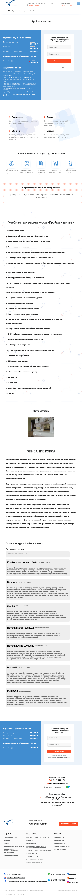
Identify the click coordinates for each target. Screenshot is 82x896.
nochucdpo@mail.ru (58, 783)
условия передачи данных (63, 67)
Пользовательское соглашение (67, 890)
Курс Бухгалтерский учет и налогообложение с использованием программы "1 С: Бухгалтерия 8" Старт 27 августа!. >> (19, 84)
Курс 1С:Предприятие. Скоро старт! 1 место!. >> (19, 92)
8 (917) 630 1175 (65, 3)
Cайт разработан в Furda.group (14, 894)
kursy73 (72, 878)
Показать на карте (34, 5)
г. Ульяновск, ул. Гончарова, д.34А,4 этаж (27, 881)
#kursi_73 (73, 882)
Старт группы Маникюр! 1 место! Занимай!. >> (18, 77)
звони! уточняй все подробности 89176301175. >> (19, 71)
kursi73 (72, 874)
